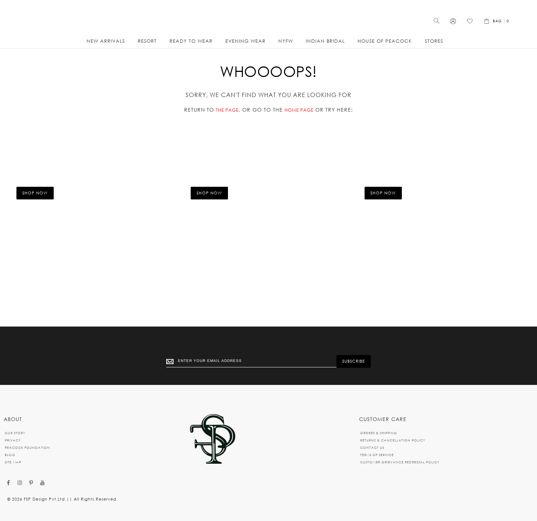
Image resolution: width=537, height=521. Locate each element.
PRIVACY (13, 440)
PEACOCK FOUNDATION (27, 447)
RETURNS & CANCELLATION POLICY (392, 440)
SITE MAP (13, 462)
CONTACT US (372, 447)
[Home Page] (213, 439)
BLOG (10, 454)
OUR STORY (15, 433)
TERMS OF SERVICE (377, 454)
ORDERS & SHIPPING (378, 433)
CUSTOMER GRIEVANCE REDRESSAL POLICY (399, 462)
